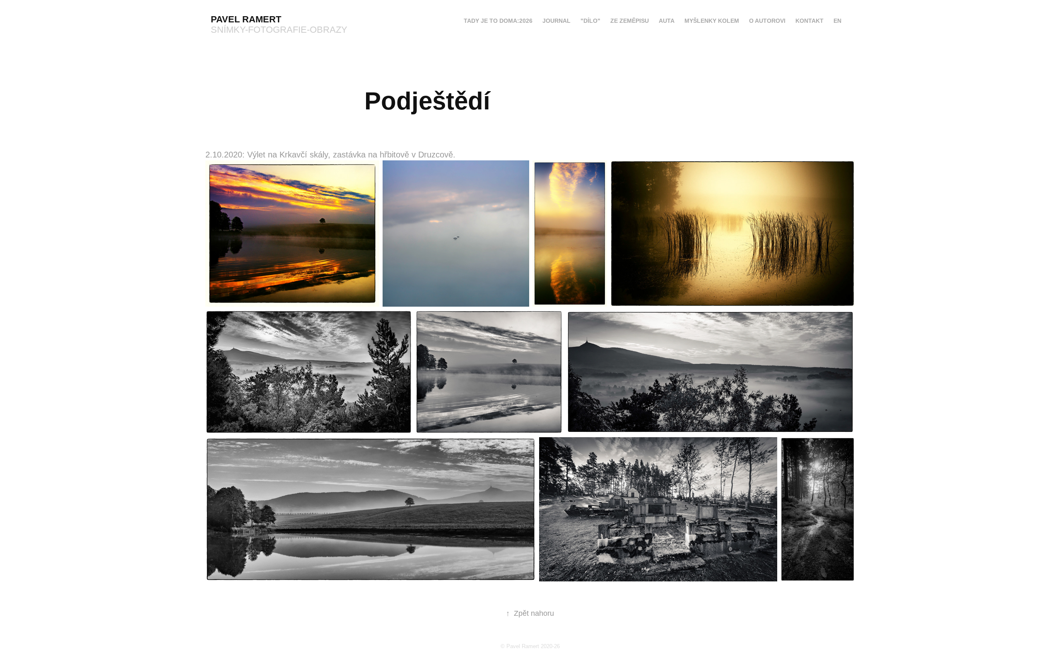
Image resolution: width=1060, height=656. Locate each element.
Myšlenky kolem (711, 20)
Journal (556, 20)
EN (837, 20)
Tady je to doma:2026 (498, 20)
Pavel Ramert (246, 19)
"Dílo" (590, 20)
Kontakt (809, 20)
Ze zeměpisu (629, 20)
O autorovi (767, 20)
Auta (667, 20)
